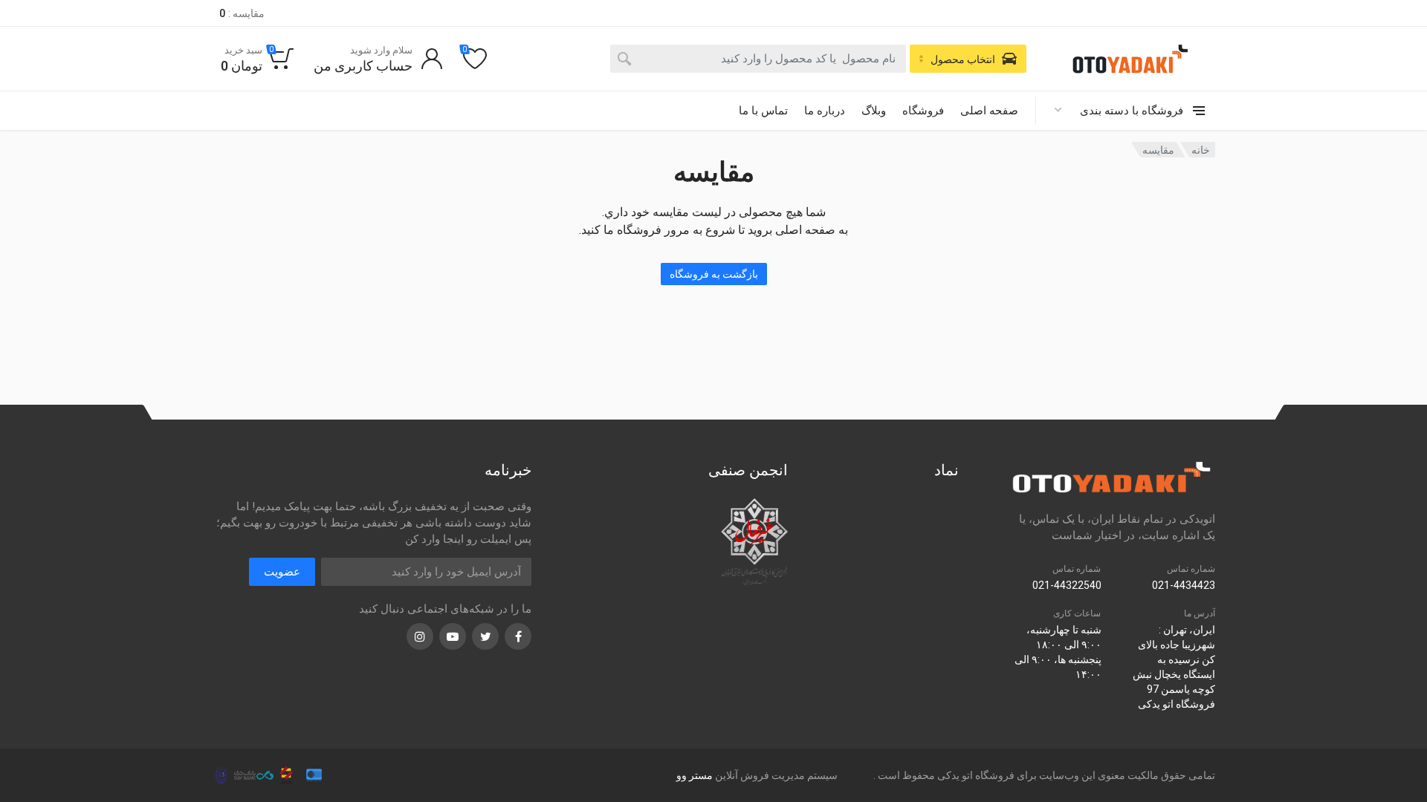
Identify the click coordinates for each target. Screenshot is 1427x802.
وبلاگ (873, 110)
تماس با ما (763, 110)
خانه (1200, 150)
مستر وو (694, 775)
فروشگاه (923, 110)
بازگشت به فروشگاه (714, 274)
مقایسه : (242, 13)
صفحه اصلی (989, 110)
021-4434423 (1183, 585)
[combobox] (758, 59)
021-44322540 (1066, 585)
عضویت (282, 571)
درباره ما (824, 110)
